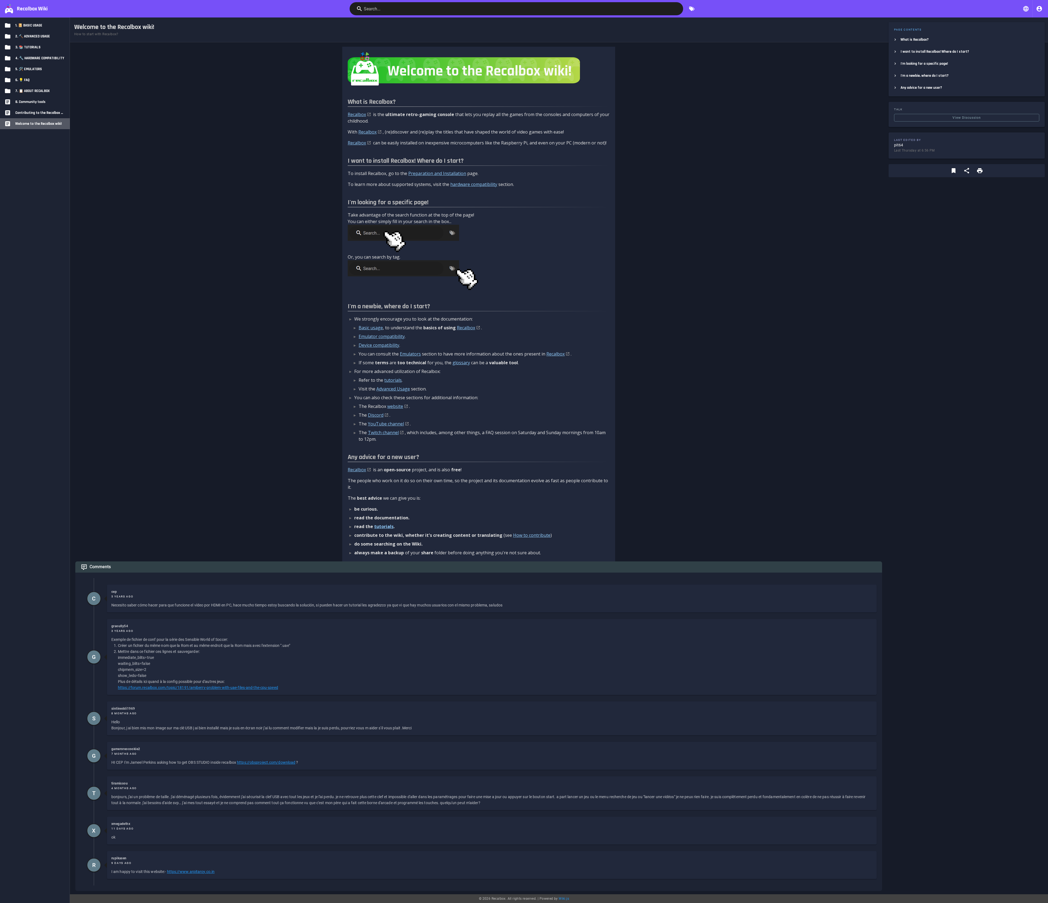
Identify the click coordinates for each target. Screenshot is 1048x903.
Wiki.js (564, 899)
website (395, 406)
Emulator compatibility (382, 336)
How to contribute (531, 535)
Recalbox (357, 114)
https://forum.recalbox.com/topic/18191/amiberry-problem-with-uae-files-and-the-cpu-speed (198, 687)
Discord (375, 415)
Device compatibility (379, 345)
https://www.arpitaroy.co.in (191, 871)
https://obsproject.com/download (266, 762)
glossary (461, 363)
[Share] (966, 170)
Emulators (410, 354)
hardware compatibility (473, 184)
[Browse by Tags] (691, 8)
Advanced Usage (393, 389)
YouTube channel (386, 424)
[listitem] (967, 39)
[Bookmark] (953, 170)
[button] (1025, 8)
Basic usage (371, 328)
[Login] (1039, 8)
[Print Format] (979, 170)
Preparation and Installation (437, 173)
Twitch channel (383, 433)
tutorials (393, 380)
